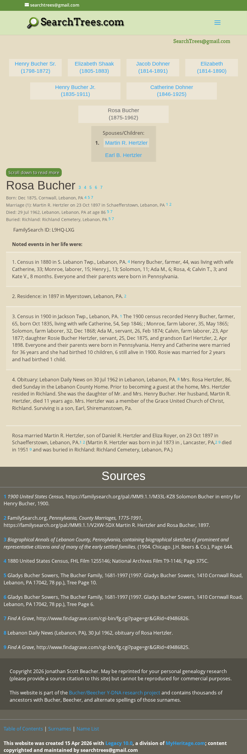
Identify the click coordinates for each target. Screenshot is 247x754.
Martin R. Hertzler (126, 143)
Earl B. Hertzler (123, 155)
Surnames (59, 728)
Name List (88, 728)
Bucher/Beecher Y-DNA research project (114, 692)
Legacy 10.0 (119, 743)
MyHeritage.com (185, 743)
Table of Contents (23, 728)
